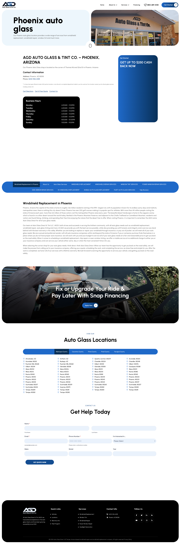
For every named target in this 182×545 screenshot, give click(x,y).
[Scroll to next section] (90, 45)
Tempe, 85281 (64, 390)
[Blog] (152, 520)
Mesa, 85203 (64, 372)
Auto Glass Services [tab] (60, 184)
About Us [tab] (46, 184)
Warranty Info (56, 520)
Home (102, 5)
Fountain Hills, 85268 (32, 364)
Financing (136, 5)
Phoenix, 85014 (65, 377)
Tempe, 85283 (99, 390)
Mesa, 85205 (99, 372)
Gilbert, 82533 (99, 364)
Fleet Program (56, 524)
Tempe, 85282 (99, 387)
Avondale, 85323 (134, 359)
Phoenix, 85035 (31, 382)
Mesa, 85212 (30, 372)
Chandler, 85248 (134, 361)
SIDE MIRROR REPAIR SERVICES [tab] (42, 190)
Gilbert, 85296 (133, 364)
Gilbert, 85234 (30, 366)
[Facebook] (136, 515)
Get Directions (28, 91)
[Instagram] (147, 520)
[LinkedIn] (152, 515)
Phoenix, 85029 (65, 379)
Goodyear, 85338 (134, 366)
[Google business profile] (147, 515)
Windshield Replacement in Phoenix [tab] (26, 184)
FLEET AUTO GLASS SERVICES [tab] (124, 190)
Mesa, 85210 (99, 369)
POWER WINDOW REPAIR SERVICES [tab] (154, 184)
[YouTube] (136, 520)
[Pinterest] (142, 520)
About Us (112, 5)
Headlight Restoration (86, 527)
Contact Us (53, 91)
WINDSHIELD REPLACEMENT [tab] (81, 184)
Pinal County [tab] (105, 352)
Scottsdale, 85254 (32, 387)
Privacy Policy (128, 539)
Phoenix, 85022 (31, 379)
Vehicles (54, 514)
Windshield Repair (85, 520)
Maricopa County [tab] (61, 352)
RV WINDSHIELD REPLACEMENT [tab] (68, 190)
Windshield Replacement (87, 514)
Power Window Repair (86, 524)
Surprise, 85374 (65, 387)
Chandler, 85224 (100, 361)
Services (124, 5)
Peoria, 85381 (99, 374)
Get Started (168, 5)
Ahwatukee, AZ (31, 359)
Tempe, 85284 (134, 387)
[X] (142, 515)
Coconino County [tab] (78, 352)
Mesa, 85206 (64, 369)
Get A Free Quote (41, 91)
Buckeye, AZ (64, 361)
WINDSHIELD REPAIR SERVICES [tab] (105, 184)
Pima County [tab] (92, 352)
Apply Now (89, 305)
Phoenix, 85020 (134, 377)
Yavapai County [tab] (119, 352)
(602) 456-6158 (34, 79)
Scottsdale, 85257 (32, 384)
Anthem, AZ (64, 359)
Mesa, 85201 (133, 369)
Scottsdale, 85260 (101, 384)
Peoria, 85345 (30, 374)
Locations (54, 517)
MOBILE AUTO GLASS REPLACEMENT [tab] (96, 190)
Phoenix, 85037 (134, 382)
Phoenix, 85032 (65, 382)
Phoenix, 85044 (100, 377)
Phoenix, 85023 (134, 379)
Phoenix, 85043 (100, 379)
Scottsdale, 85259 (66, 384)
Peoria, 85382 (133, 372)
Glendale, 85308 (65, 366)
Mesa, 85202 (30, 369)
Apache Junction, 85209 (103, 359)
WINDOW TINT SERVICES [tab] (129, 184)
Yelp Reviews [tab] (144, 190)
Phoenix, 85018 (31, 377)
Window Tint (83, 517)
